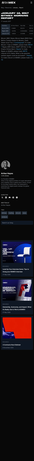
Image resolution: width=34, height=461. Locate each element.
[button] (31, 2)
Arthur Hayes (5, 205)
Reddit (29, 55)
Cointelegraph (19, 42)
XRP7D (25, 51)
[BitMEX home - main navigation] (9, 2)
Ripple (18, 49)
